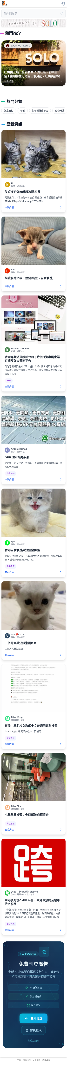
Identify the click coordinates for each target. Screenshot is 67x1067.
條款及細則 (33, 1040)
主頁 (19, 1060)
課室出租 (8, 110)
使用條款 (36, 1060)
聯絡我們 (27, 1060)
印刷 (22, 110)
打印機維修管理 (40, 110)
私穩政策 (46, 1060)
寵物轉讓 (59, 110)
